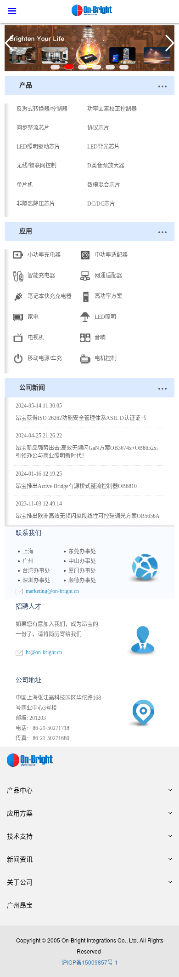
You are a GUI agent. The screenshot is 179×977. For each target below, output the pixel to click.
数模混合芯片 (103, 185)
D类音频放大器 (105, 165)
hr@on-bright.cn (44, 652)
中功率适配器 (111, 255)
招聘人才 (28, 606)
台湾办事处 (36, 571)
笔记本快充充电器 (50, 296)
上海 (28, 551)
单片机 (25, 185)
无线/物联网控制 (36, 165)
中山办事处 (82, 561)
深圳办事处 (36, 580)
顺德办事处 (82, 580)
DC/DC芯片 (101, 204)
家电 (33, 317)
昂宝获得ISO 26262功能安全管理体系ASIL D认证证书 (81, 411)
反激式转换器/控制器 (42, 109)
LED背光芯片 (103, 147)
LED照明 (105, 317)
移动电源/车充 (45, 358)
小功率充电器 (44, 255)
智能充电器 (41, 275)
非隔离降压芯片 (36, 204)
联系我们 (28, 532)
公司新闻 (32, 387)
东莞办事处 (82, 551)
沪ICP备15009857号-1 (90, 962)
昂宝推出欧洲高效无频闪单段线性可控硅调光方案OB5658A (88, 509)
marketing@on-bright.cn (52, 591)
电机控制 (106, 358)
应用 (25, 231)
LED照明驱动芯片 (38, 147)
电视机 (36, 337)
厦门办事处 (82, 571)
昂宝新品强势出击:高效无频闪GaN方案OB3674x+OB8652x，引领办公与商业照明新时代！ (89, 445)
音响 (100, 337)
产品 (25, 85)
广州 (28, 561)
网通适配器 (108, 275)
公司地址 (28, 680)
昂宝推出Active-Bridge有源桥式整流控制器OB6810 (76, 480)
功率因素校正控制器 (112, 109)
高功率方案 (108, 296)
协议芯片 (98, 128)
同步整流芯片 (33, 128)
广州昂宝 (20, 904)
